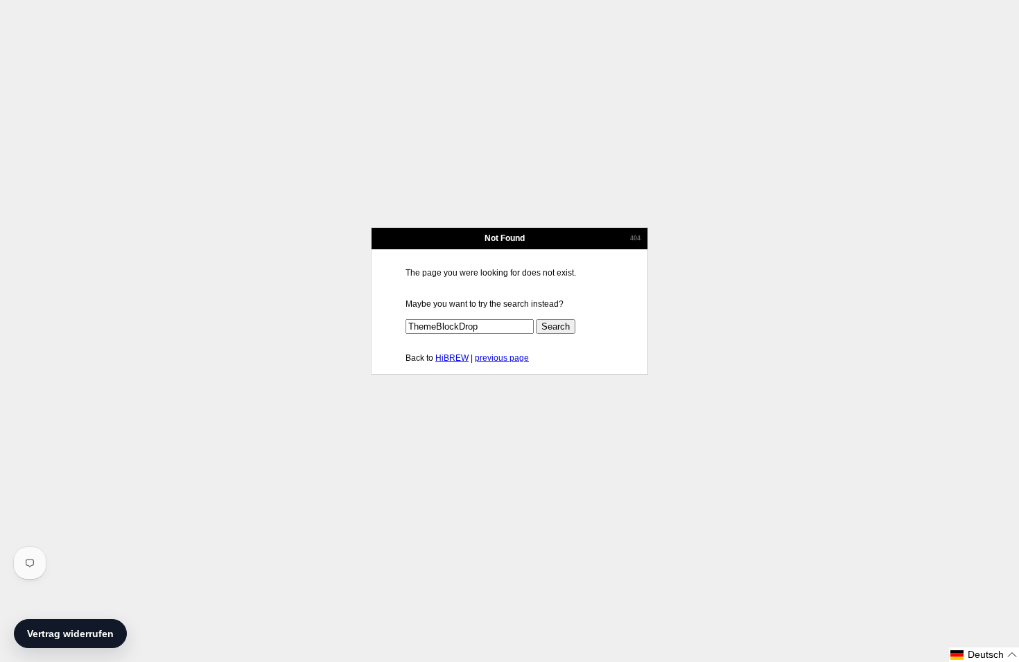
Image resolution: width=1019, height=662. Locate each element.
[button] (984, 654)
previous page (502, 358)
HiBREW (452, 358)
